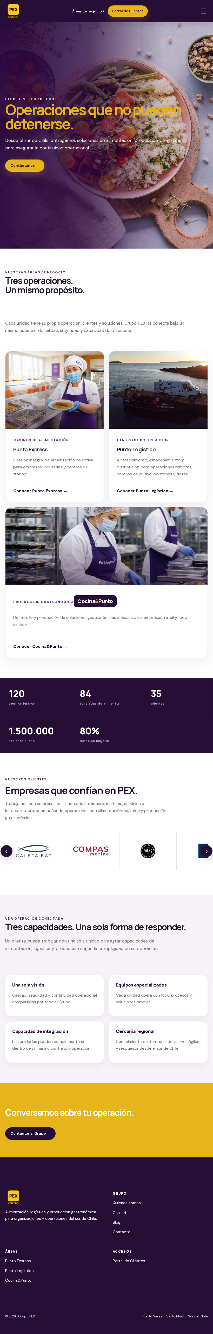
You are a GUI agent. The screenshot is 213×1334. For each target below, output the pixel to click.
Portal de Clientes (127, 11)
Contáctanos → (24, 165)
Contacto (121, 1232)
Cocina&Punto (18, 1280)
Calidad (119, 1212)
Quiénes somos (127, 1203)
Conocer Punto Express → (40, 491)
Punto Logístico (19, 1270)
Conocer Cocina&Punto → (40, 646)
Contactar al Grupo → (30, 1133)
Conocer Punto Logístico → (145, 491)
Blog (117, 1222)
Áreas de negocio (88, 11)
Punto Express (18, 1261)
